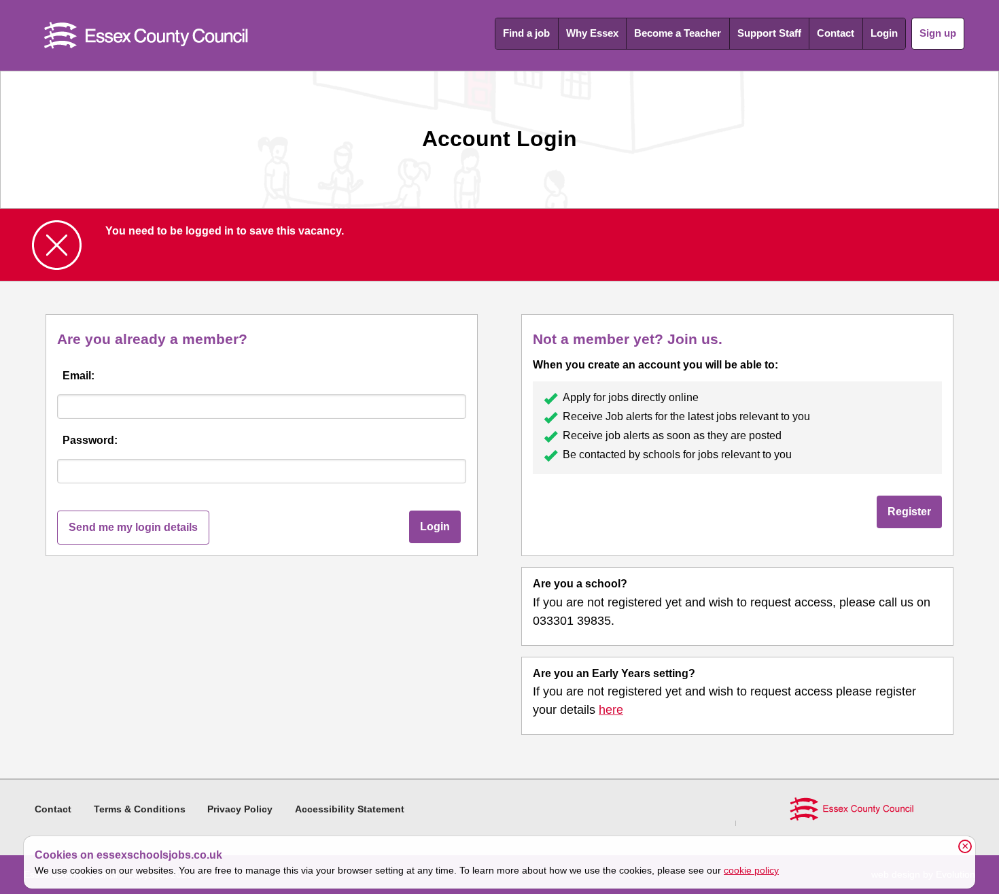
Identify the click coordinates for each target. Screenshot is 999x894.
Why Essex (592, 33)
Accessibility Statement (349, 809)
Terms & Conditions (140, 809)
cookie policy (751, 870)
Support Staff (769, 33)
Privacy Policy (240, 809)
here (611, 710)
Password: (90, 440)
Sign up (937, 33)
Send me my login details (133, 527)
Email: (78, 375)
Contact (835, 33)
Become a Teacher (677, 33)
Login (884, 33)
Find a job (526, 33)
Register (909, 511)
